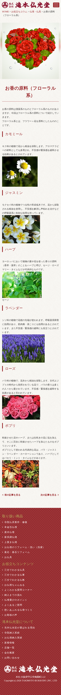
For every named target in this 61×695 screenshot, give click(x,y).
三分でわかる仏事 (14, 575)
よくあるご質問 (13, 605)
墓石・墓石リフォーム (17, 552)
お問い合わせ (12, 658)
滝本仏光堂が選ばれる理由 (19, 627)
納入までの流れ (13, 595)
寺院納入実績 (12, 632)
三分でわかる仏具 (14, 570)
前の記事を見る (12, 495)
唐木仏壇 (9, 532)
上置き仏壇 (10, 542)
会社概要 (9, 652)
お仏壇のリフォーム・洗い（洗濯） (24, 547)
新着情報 (9, 642)
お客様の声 (10, 615)
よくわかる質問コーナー (18, 590)
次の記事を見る (48, 495)
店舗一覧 (9, 647)
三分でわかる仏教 (14, 580)
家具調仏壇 (10, 537)
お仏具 (8, 557)
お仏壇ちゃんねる (14, 585)
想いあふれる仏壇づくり (18, 610)
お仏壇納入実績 (13, 637)
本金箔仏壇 (10, 527)
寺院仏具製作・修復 (15, 522)
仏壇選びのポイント (15, 600)
